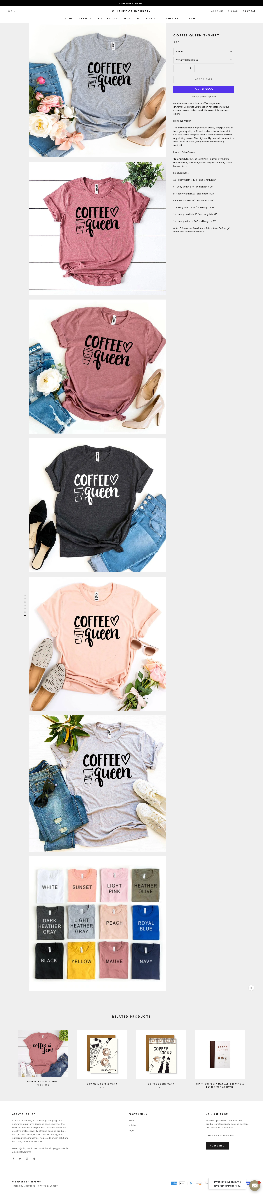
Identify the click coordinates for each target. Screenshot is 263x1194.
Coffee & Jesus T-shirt (43, 1081)
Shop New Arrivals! (131, 3)
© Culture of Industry (26, 1182)
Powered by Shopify (47, 1185)
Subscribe (217, 1146)
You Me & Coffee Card (102, 1084)
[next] (253, 1056)
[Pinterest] (34, 1158)
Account (217, 11)
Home (68, 18)
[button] (254, 1185)
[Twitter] (20, 1158)
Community (170, 18)
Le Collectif (146, 18)
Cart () (249, 11)
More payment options (204, 96)
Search (233, 11)
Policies (132, 1125)
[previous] (9, 1056)
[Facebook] (13, 1158)
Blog (127, 18)
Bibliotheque (107, 18)
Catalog (85, 18)
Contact (191, 18)
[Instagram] (27, 1158)
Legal (131, 1130)
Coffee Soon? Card (161, 1084)
